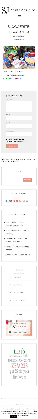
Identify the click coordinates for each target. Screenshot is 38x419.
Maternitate (19, 292)
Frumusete (18, 285)
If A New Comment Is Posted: (15, 139)
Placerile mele (20, 300)
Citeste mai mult (22, 415)
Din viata (17, 277)
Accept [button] (14, 416)
